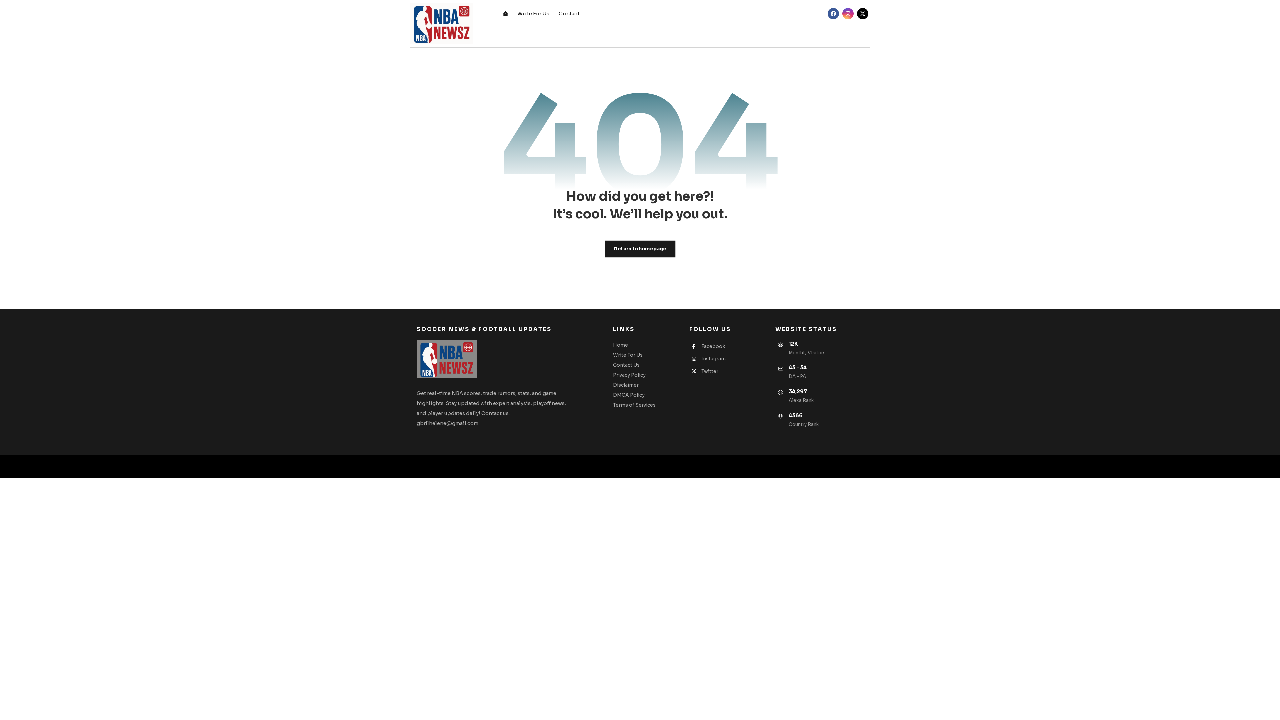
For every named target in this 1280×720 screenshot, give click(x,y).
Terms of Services (634, 405)
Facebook (713, 346)
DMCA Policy (629, 395)
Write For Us (628, 355)
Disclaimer (626, 385)
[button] (833, 13)
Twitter (709, 371)
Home (620, 345)
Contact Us (626, 365)
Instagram (713, 359)
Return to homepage (640, 249)
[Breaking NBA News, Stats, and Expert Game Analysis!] (441, 23)
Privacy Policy (629, 375)
